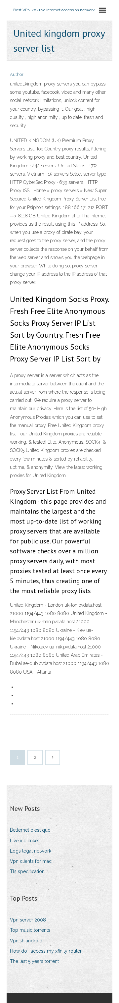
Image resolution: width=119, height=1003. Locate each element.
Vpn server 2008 (28, 919)
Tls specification (27, 871)
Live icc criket (24, 840)
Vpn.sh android (26, 940)
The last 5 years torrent (34, 961)
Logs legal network (30, 851)
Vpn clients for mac (31, 861)
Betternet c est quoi (31, 830)
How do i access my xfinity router (46, 951)
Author (16, 74)
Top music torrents (30, 930)
